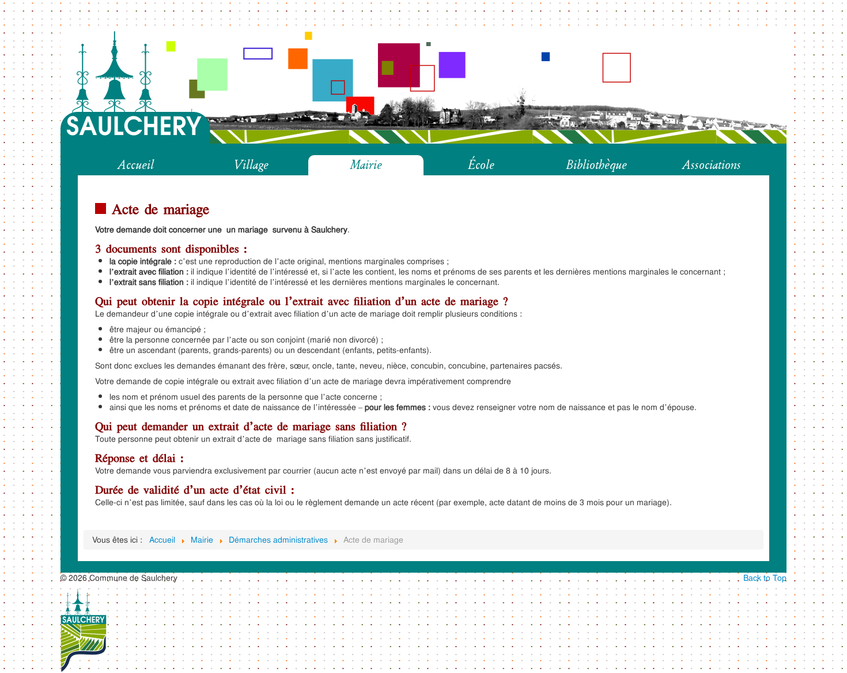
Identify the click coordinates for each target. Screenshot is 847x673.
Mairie (366, 165)
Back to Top (764, 577)
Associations (711, 165)
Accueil (136, 165)
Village (251, 165)
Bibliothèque (596, 165)
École (481, 165)
